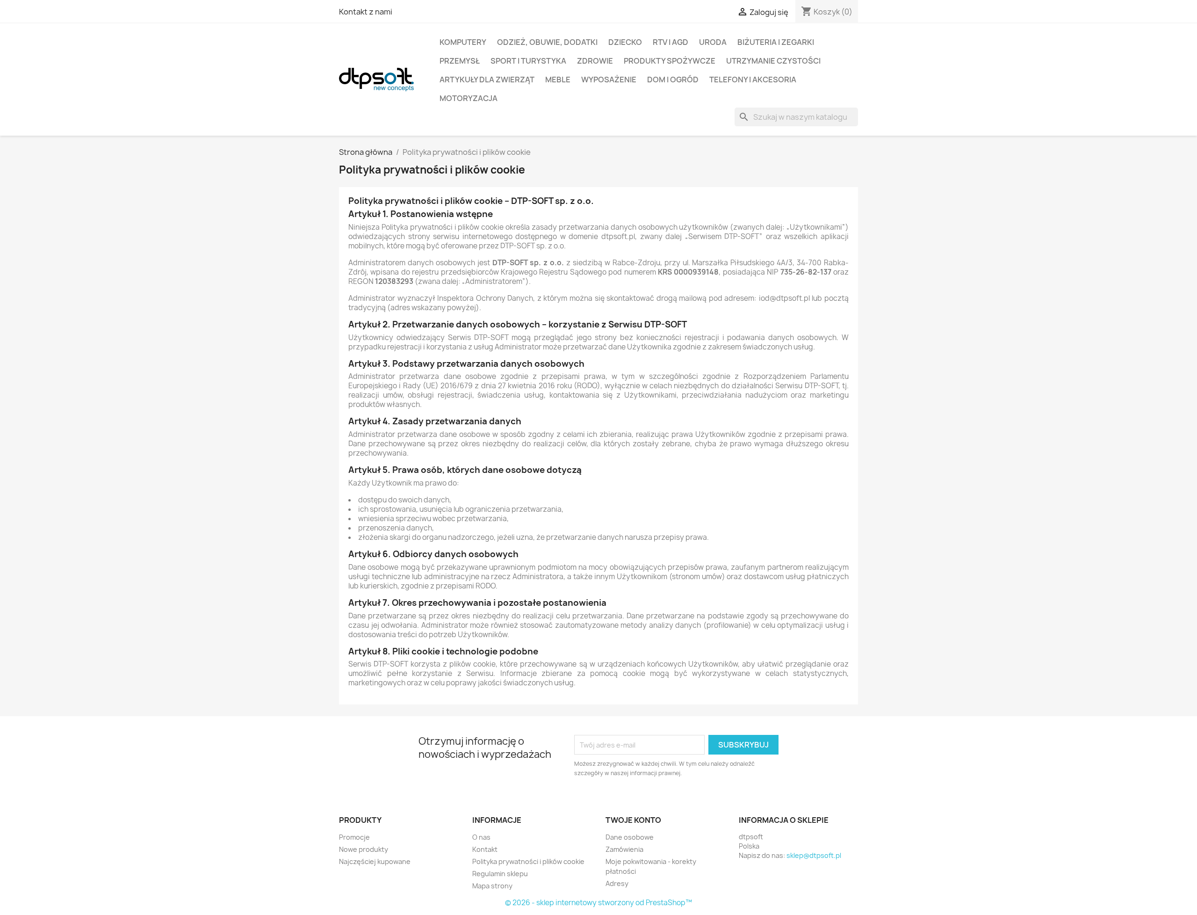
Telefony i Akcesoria (752, 79)
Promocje (354, 837)
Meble (557, 79)
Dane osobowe (630, 837)
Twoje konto (633, 820)
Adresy (617, 883)
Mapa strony (492, 885)
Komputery (463, 42)
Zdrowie (595, 61)
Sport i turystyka (528, 61)
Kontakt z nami (365, 12)
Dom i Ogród (673, 79)
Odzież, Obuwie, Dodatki (547, 42)
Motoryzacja (469, 98)
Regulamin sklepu (500, 873)
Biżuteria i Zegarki (775, 42)
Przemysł (460, 61)
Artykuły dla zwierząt (487, 79)
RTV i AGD (670, 42)
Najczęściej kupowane (375, 861)
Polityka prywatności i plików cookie (528, 861)
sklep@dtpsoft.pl (813, 855)
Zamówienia (624, 849)
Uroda (713, 42)
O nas (481, 837)
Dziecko (625, 42)
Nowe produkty (363, 849)
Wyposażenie (608, 79)
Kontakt (485, 849)
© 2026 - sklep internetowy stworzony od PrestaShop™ (598, 903)
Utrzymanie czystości (773, 61)
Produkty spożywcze (669, 61)
